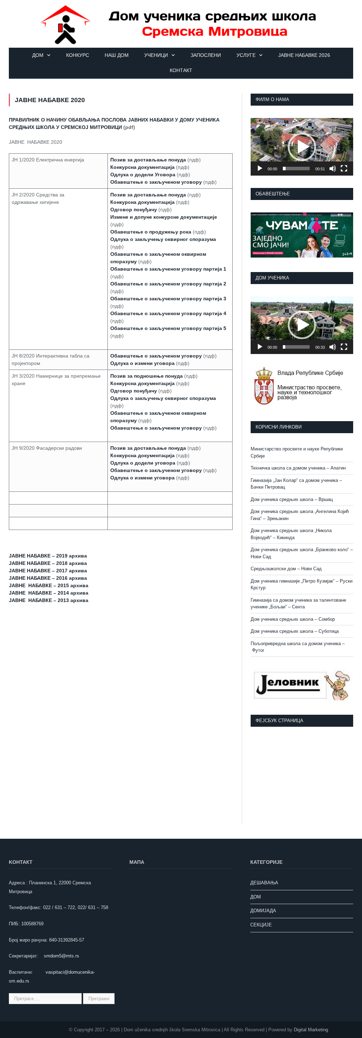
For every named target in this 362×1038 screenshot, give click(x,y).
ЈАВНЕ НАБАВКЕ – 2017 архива (48, 570)
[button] (302, 147)
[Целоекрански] (344, 168)
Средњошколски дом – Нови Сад (286, 568)
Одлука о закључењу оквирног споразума (163, 239)
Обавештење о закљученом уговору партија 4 (168, 313)
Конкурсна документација (142, 383)
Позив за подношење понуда (146, 376)
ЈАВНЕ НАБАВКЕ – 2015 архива (48, 585)
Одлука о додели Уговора (142, 174)
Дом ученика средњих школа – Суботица (295, 631)
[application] (302, 147)
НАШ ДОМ (117, 55)
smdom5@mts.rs (61, 956)
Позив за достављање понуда (148, 448)
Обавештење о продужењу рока (150, 232)
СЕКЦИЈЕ (261, 924)
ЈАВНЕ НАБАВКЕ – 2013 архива (48, 600)
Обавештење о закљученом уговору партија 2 (168, 284)
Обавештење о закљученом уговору (156, 182)
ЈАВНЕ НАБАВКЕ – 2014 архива (48, 593)
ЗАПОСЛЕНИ (206, 55)
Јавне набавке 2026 (304, 55)
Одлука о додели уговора (142, 463)
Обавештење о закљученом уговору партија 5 (168, 328)
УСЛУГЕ (246, 55)
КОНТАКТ (181, 70)
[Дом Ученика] (181, 24)
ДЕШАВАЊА (264, 882)
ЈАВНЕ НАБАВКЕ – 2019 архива (48, 556)
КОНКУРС (77, 55)
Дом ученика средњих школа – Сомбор (293, 619)
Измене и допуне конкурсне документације (163, 217)
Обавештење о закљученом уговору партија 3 (168, 298)
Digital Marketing (311, 1029)
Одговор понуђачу (133, 209)
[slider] (296, 168)
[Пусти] (259, 168)
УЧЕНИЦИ (156, 55)
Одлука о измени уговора (142, 363)
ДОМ (37, 55)
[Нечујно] (332, 168)
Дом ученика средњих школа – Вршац (292, 499)
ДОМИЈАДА (263, 910)
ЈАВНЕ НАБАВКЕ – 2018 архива (48, 563)
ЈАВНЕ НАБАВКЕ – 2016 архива (48, 578)
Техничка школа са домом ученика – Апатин (298, 468)
